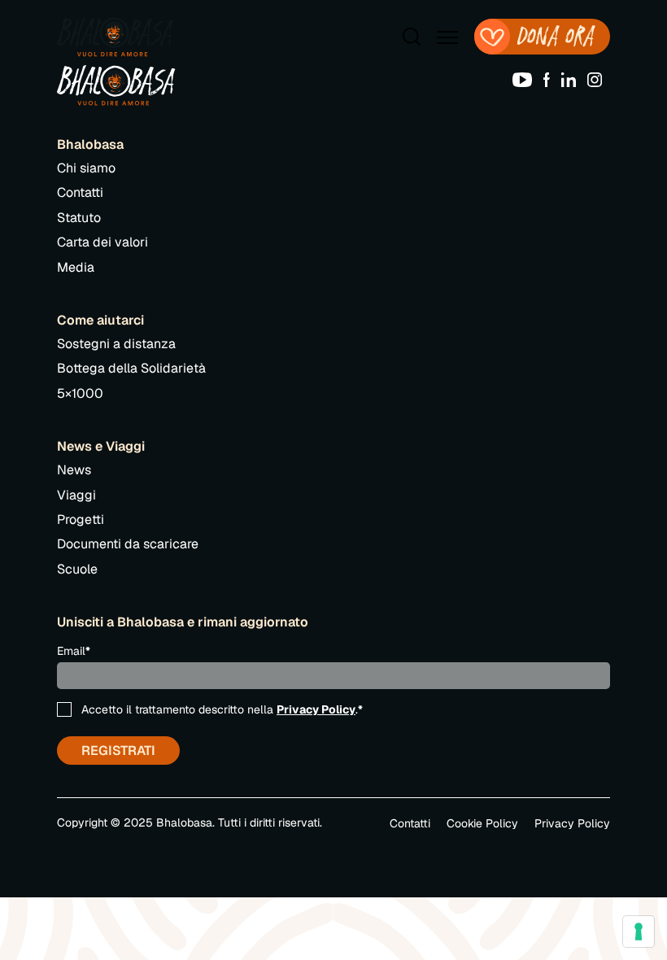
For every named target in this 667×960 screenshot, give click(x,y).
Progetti (80, 519)
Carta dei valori (102, 242)
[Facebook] (550, 78)
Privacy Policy (316, 709)
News (74, 469)
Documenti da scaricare (127, 543)
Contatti (80, 192)
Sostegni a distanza (116, 343)
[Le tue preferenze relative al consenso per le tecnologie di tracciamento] (638, 931)
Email (73, 651)
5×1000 (80, 393)
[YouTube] (526, 78)
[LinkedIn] (572, 78)
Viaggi (76, 495)
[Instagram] (598, 78)
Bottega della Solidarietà (131, 368)
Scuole (77, 569)
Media (75, 267)
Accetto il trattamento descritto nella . (222, 709)
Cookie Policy (482, 823)
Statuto (79, 217)
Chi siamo (86, 168)
